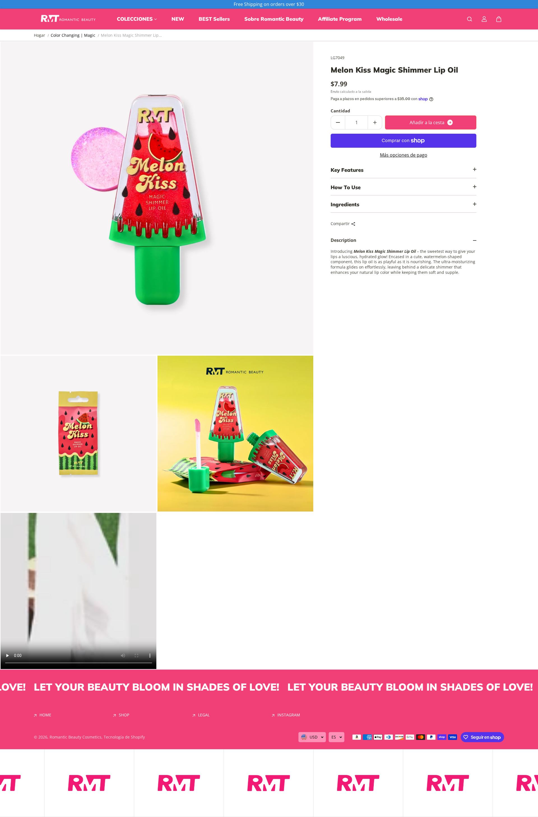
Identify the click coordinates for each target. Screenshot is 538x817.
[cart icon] (498, 19)
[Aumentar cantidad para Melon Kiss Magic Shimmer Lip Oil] (375, 122)
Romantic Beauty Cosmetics (75, 737)
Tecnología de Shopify (124, 737)
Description (343, 241)
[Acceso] (484, 19)
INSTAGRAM (288, 715)
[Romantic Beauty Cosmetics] (69, 19)
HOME (45, 715)
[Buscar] (469, 19)
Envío (335, 91)
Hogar (39, 35)
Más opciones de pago (403, 155)
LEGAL (204, 715)
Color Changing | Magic (73, 35)
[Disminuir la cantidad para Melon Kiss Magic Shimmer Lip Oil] (338, 122)
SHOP (124, 715)
